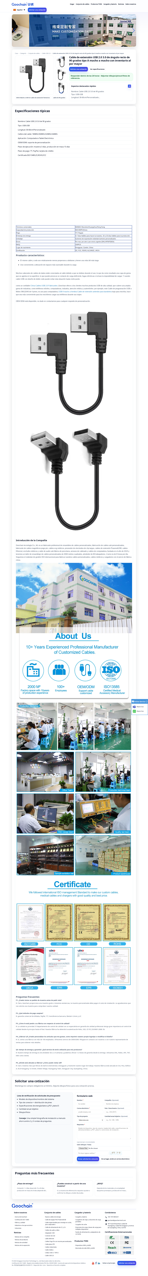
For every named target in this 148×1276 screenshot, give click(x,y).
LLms (44, 1265)
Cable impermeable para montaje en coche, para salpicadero (58, 1223)
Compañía (112, 1100)
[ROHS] (112, 1237)
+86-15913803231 (113, 1217)
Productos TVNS (96, 4)
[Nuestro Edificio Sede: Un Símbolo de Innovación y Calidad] (74, 30)
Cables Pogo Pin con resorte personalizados (58, 1241)
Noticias (121, 4)
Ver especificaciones (97, 69)
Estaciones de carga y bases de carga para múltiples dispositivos (88, 1228)
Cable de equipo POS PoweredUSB (55, 1220)
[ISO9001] (127, 1252)
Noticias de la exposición (22, 1245)
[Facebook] (96, 1263)
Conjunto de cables (82, 4)
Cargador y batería (110, 4)
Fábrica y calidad (20, 1222)
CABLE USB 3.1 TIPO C (52, 1253)
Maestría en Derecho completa (56, 1265)
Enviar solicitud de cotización (88, 1159)
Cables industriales (51, 1247)
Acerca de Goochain (21, 1217)
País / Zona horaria (114, 1108)
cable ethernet (49, 1239)
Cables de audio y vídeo (52, 1230)
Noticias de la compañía (22, 1237)
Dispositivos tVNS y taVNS (83, 1245)
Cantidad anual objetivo (116, 1116)
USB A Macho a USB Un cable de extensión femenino (33, 98)
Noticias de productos (21, 1240)
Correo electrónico (83, 1108)
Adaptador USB (49, 1233)
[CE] (112, 1242)
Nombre (80, 1100)
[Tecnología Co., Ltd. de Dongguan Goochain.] (22, 4)
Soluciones (18, 1228)
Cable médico (49, 1250)
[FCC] (127, 1242)
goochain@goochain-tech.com (117, 1220)
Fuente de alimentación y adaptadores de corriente (87, 1233)
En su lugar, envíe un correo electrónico (115, 1159)
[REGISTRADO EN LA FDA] (127, 1237)
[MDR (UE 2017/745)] (127, 1247)
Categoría (23, 53)
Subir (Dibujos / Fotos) (84, 1145)
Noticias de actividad (21, 1242)
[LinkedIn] (99, 1263)
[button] (71, 44)
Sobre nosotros (130, 4)
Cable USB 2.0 (46, 53)
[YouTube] (93, 1263)
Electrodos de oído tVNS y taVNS (85, 1248)
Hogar (72, 4)
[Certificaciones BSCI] (112, 1252)
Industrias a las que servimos (24, 1225)
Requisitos (81, 1124)
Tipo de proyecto (82, 1116)
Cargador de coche (81, 1224)
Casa (16, 53)
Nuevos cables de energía (53, 1217)
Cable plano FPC (50, 1244)
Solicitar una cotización (37, 10)
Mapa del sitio (37, 1265)
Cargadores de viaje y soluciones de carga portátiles (88, 1221)
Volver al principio (108, 1263)
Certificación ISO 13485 (22, 1220)
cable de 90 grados (59, 98)
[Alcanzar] (112, 1247)
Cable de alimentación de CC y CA (55, 1227)
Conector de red (50, 1236)
